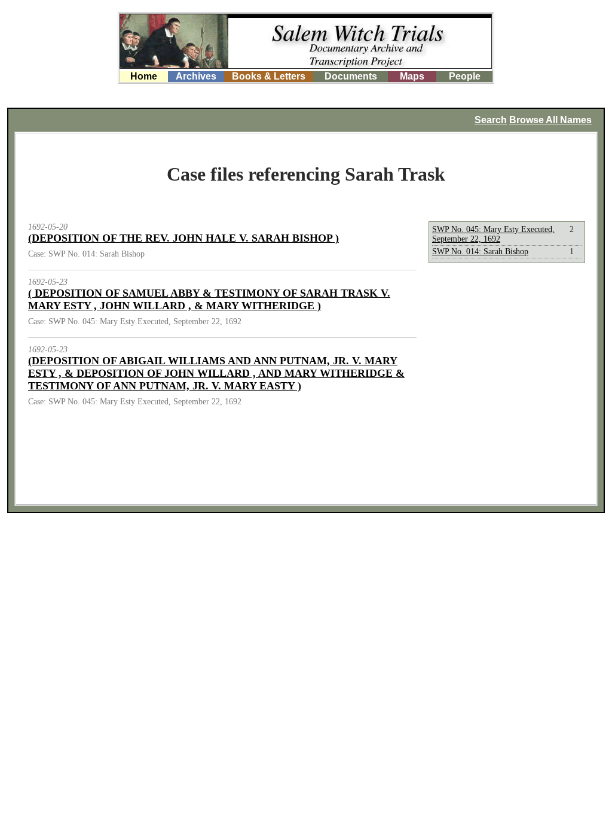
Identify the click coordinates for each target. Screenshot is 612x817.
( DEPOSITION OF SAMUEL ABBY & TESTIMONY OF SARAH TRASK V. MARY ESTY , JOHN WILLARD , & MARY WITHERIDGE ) (209, 299)
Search (491, 120)
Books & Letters (268, 76)
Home (143, 76)
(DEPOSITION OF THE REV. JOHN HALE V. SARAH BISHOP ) (183, 238)
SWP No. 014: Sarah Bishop (480, 251)
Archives (196, 76)
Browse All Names (550, 120)
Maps (412, 76)
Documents (351, 76)
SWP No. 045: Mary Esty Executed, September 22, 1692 (493, 234)
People (465, 76)
